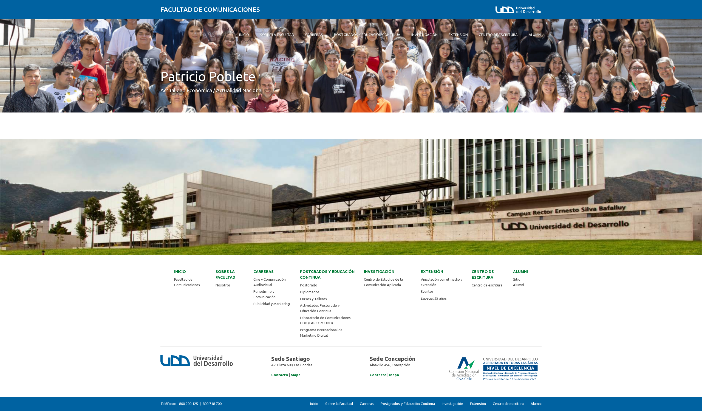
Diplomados (309, 292)
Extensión (432, 271)
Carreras (263, 271)
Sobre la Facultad (225, 274)
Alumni (520, 271)
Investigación (379, 271)
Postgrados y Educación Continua (327, 274)
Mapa (296, 375)
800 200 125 (188, 404)
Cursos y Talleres (313, 299)
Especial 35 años (434, 298)
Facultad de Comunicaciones (210, 9)
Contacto (279, 375)
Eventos (427, 291)
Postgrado (308, 285)
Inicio (180, 271)
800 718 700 (212, 404)
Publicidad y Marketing (271, 304)
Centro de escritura (483, 274)
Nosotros (223, 285)
